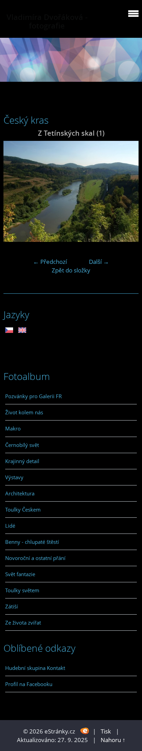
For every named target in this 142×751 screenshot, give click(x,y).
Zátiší (11, 606)
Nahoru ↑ (113, 740)
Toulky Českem (23, 509)
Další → (99, 262)
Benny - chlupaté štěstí (32, 541)
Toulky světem (22, 590)
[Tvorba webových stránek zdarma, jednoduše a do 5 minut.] (84, 730)
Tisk (106, 731)
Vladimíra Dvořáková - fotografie (47, 21)
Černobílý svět (22, 444)
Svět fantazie (20, 574)
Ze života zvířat (23, 622)
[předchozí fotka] (14, 191)
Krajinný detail (22, 461)
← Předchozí (50, 262)
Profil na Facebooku (28, 684)
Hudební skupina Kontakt (35, 667)
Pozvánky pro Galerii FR (33, 396)
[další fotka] (127, 191)
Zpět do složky (71, 270)
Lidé (10, 525)
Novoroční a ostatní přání (35, 557)
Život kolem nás (24, 412)
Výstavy (14, 477)
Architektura (19, 493)
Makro (13, 428)
